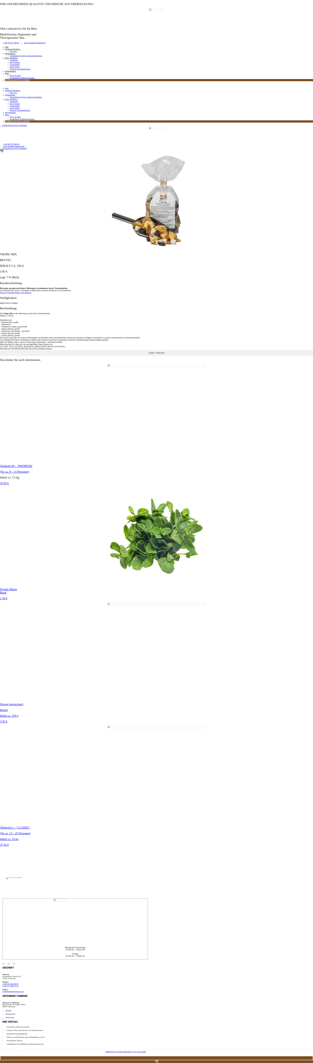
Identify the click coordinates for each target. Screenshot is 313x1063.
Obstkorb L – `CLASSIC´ (15, 827)
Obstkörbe (14, 60)
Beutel (4, 710)
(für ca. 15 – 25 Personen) (15, 833)
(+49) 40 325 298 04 (10, 984)
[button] (156, 84)
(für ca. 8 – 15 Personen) (14, 471)
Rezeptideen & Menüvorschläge (22, 78)
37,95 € (4, 844)
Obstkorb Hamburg (12, 49)
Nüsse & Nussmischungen (20, 69)
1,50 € (3, 598)
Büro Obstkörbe (11, 58)
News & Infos (15, 76)
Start (6, 47)
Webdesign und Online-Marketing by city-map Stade (126, 1052)
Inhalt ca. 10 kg (9, 839)
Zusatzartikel (15, 65)
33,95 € (4, 483)
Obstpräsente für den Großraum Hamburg (26, 56)
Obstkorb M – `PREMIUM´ (16, 466)
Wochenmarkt (10, 71)
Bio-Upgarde (15, 62)
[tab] (156, 353)
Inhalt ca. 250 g (9, 715)
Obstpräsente (10, 54)
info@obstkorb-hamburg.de (13, 992)
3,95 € (3, 721)
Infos (7, 73)
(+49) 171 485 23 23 (10, 986)
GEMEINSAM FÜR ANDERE (17, 80)
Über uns (13, 51)
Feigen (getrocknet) (11, 704)
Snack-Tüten (15, 67)
